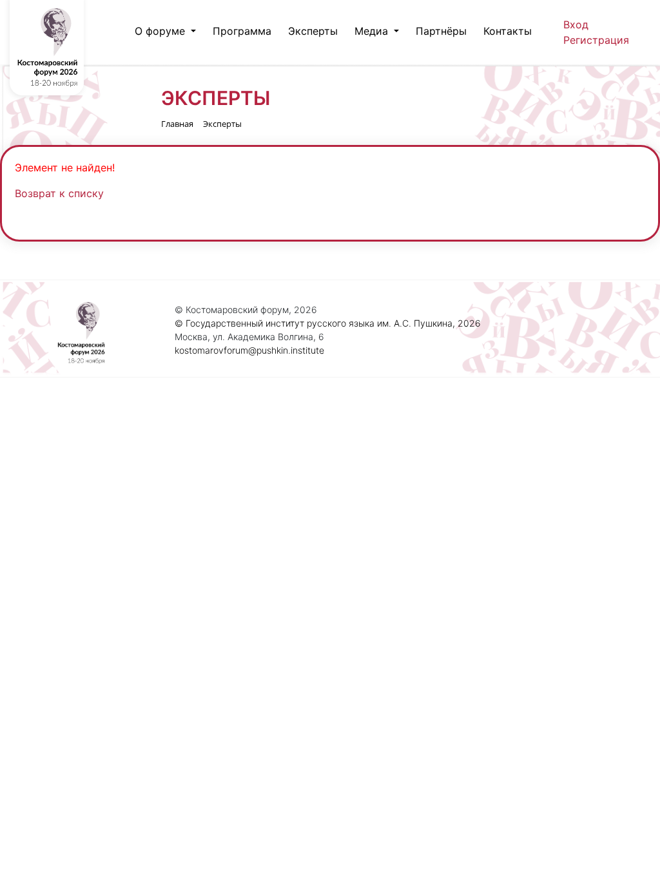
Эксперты (313, 30)
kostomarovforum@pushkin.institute (249, 350)
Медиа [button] (372, 30)
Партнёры (441, 30)
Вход (575, 24)
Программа (242, 30)
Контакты (507, 30)
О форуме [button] (161, 30)
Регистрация (596, 39)
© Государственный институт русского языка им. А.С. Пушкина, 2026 (328, 323)
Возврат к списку (59, 193)
